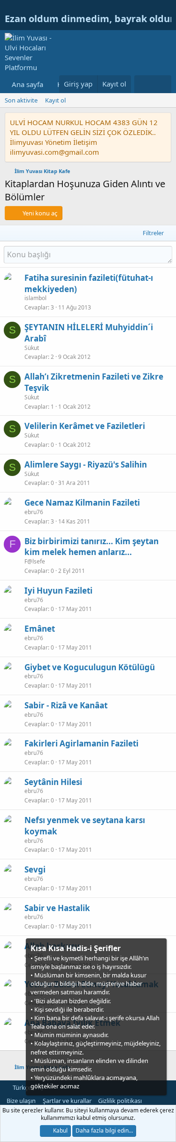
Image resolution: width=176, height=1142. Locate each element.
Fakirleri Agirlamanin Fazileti (81, 743)
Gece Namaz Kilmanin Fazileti (82, 502)
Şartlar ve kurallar (67, 1100)
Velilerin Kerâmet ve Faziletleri (84, 425)
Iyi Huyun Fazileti (58, 590)
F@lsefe (34, 561)
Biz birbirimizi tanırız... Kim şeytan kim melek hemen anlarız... (91, 547)
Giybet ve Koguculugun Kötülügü (89, 667)
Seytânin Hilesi (53, 782)
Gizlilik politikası (120, 1100)
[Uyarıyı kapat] (158, 947)
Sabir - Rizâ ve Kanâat (65, 705)
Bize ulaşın (21, 1100)
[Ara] (162, 84)
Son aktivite (21, 100)
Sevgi (35, 869)
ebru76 (33, 512)
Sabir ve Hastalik (57, 908)
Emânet (39, 628)
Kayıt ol (55, 100)
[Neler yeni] (143, 84)
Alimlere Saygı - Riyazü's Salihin (85, 464)
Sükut (31, 348)
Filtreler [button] (153, 233)
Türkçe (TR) (27, 1087)
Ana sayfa (27, 84)
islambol (35, 298)
